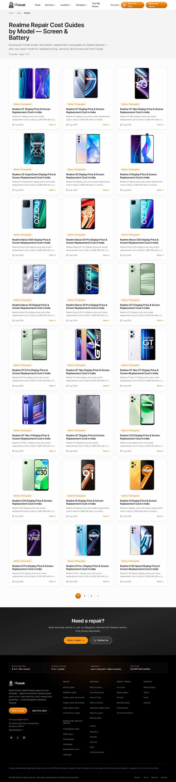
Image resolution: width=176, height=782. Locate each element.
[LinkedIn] (23, 737)
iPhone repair (68, 687)
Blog (19, 13)
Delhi (92, 747)
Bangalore (94, 732)
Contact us (102, 640)
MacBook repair (69, 692)
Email (146, 697)
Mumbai (93, 737)
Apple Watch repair (71, 708)
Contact (120, 697)
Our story (121, 687)
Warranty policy (96, 713)
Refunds (154, 777)
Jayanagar (67, 754)
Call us (146, 692)
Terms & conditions (125, 713)
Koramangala (68, 739)
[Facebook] (11, 737)
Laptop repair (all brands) (74, 703)
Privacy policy (122, 708)
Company (80, 5)
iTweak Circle (95, 697)
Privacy (137, 777)
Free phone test (97, 692)
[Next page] (98, 595)
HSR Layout (68, 734)
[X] (17, 737)
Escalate (115, 5)
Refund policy (95, 718)
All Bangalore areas (71, 729)
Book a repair (74, 640)
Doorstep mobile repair (99, 708)
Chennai (93, 742)
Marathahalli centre (71, 749)
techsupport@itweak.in (19, 719)
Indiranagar (67, 744)
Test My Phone (96, 5)
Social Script (73, 777)
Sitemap (147, 703)
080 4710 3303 (132, 5)
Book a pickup (96, 687)
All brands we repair (71, 713)
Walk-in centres (96, 703)
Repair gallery (122, 692)
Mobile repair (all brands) (73, 697)
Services (49, 5)
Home (38, 5)
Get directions (15, 730)
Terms (145, 777)
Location (65, 5)
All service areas (97, 752)
